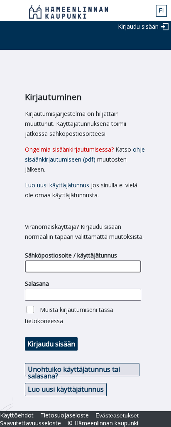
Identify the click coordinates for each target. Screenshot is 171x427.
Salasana (37, 283)
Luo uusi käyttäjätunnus (57, 185)
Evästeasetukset (117, 415)
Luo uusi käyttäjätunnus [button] (66, 389)
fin (161, 11)
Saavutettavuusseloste (30, 423)
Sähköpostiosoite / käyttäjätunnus (71, 255)
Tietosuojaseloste (64, 415)
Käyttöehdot (17, 415)
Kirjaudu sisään (138, 26)
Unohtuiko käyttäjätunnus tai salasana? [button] (74, 370)
